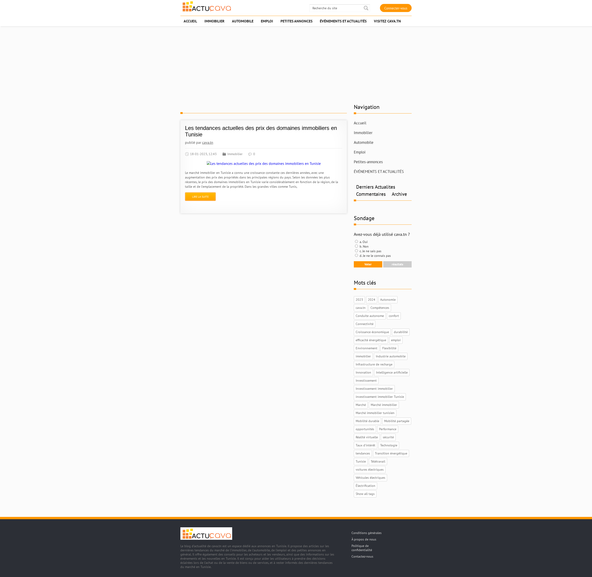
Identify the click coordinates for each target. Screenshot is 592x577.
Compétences (379, 308)
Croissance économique (372, 332)
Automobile (363, 142)
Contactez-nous (362, 556)
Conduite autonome (370, 316)
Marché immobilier (384, 405)
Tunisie (361, 461)
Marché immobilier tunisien (375, 413)
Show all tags (365, 494)
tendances (363, 453)
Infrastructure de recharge (374, 364)
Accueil (360, 123)
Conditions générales (367, 533)
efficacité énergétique (371, 340)
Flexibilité (389, 348)
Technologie (388, 445)
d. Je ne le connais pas (375, 256)
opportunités (365, 429)
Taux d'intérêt (365, 445)
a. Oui (363, 242)
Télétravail (378, 461)
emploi (396, 340)
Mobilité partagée (396, 421)
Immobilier (235, 154)
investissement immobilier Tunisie (380, 397)
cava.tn (207, 142)
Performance (387, 429)
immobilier (363, 356)
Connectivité (364, 324)
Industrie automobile (391, 356)
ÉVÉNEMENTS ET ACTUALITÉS (379, 171)
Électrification (365, 486)
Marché (361, 405)
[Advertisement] (296, 64)
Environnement (366, 348)
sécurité (388, 437)
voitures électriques (370, 469)
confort (394, 316)
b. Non (364, 246)
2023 (359, 300)
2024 (371, 300)
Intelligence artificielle (392, 372)
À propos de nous (364, 539)
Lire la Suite (200, 196)
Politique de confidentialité (362, 548)
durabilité (401, 332)
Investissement (366, 380)
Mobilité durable (367, 421)
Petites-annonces (368, 161)
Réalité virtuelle (367, 437)
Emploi (360, 152)
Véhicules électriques (370, 478)
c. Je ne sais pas (370, 251)
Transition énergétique (391, 453)
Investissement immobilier (374, 389)
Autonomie (388, 300)
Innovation (363, 372)
